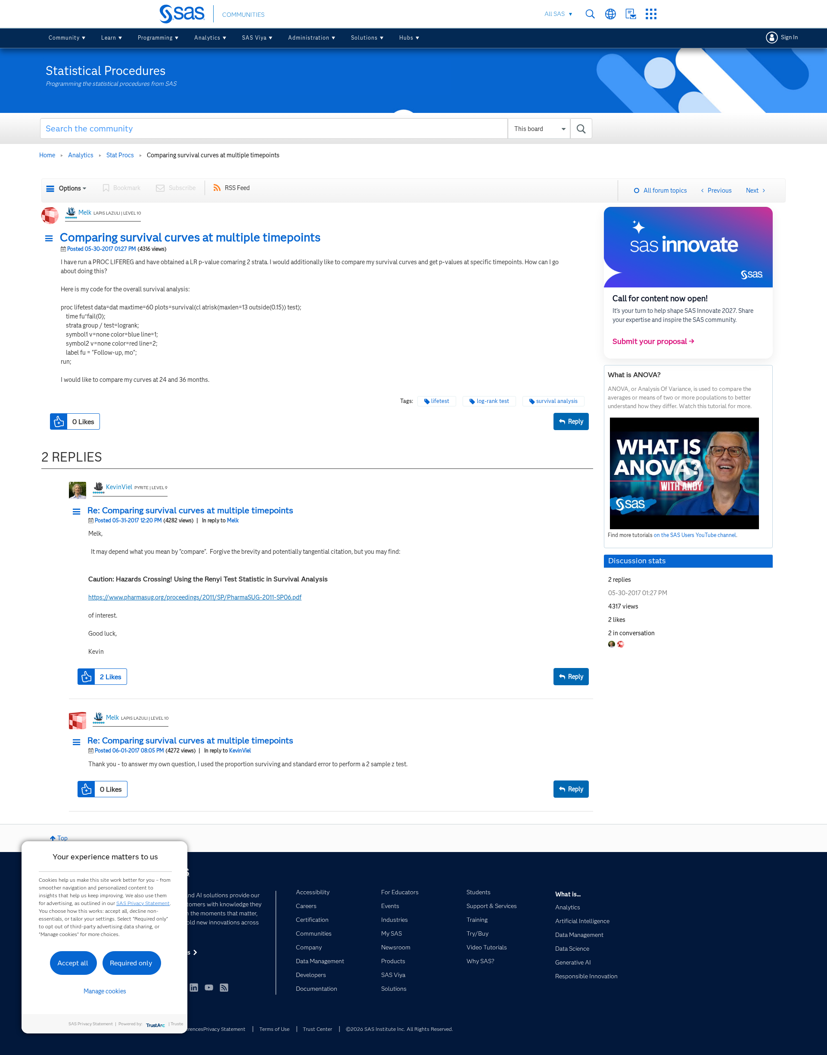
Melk (84, 212)
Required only (131, 963)
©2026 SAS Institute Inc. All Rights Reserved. (399, 1029)
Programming (155, 37)
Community (64, 37)
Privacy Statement (224, 1029)
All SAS (554, 14)
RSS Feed (237, 188)
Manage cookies (105, 991)
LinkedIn (194, 987)
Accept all (72, 963)
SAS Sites (651, 14)
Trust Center (317, 1029)
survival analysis (557, 401)
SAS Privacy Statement (143, 903)
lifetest (440, 401)
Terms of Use (274, 1029)
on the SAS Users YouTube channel (695, 535)
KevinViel (119, 487)
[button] (51, 239)
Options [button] (70, 188)
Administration (309, 37)
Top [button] (62, 838)
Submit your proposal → (653, 341)
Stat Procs (120, 155)
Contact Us (630, 14)
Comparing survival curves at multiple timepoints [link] (213, 155)
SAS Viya (254, 37)
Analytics (207, 37)
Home (47, 155)
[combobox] (316, 128)
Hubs (406, 37)
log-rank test (493, 401)
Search (590, 14)
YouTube (209, 987)
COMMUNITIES (243, 15)
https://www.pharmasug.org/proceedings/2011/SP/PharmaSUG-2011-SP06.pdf (195, 597)
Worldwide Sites (610, 14)
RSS (224, 987)
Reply (575, 421)
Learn (108, 37)
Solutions (364, 37)
